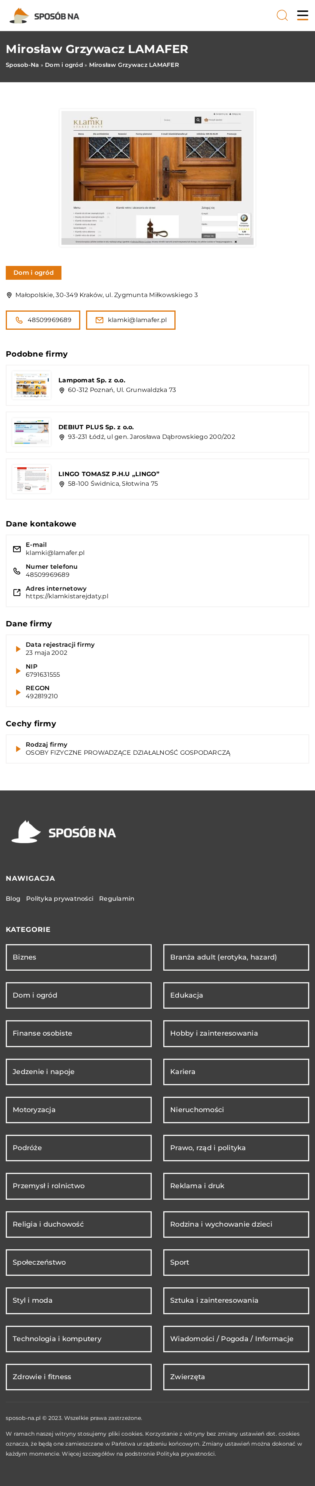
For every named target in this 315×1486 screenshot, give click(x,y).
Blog (13, 898)
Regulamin (116, 898)
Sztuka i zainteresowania (214, 1300)
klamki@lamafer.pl (137, 320)
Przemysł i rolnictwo (49, 1186)
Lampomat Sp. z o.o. (91, 380)
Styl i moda (33, 1300)
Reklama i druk (197, 1186)
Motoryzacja (34, 1110)
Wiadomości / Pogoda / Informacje (231, 1339)
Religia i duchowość (48, 1224)
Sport (179, 1262)
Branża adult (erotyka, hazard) (223, 957)
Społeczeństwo (39, 1262)
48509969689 (49, 320)
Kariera (183, 1072)
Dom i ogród (33, 272)
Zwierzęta (187, 1377)
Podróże (27, 1148)
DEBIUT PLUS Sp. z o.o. (96, 427)
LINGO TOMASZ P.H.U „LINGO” (109, 474)
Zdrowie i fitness (42, 1377)
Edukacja (186, 995)
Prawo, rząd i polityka (208, 1148)
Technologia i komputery (57, 1339)
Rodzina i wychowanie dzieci (221, 1224)
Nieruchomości (197, 1110)
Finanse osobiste (42, 1033)
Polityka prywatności (59, 898)
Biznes (24, 957)
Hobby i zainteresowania (214, 1033)
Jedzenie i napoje (44, 1072)
